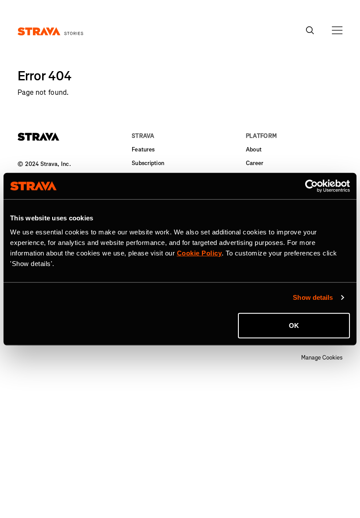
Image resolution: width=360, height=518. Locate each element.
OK (294, 325)
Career (254, 163)
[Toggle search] (310, 30)
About (254, 149)
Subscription (148, 163)
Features (143, 149)
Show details (313, 297)
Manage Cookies (321, 357)
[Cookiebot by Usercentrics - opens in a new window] (311, 186)
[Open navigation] (337, 30)
